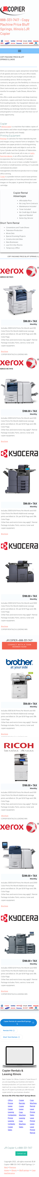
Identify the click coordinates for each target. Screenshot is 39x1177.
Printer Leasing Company (11, 1121)
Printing (3, 139)
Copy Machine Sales (22, 1124)
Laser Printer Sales (32, 1112)
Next (6, 1167)
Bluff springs (24, 1170)
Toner (2, 177)
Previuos (12, 1167)
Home (6, 1170)
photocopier (6, 127)
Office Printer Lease (10, 1103)
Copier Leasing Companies (12, 1112)
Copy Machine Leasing (22, 1115)
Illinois (14, 1170)
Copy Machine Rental (33, 1103)
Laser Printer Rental (32, 1130)
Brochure (4, 351)
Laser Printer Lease (32, 1121)
